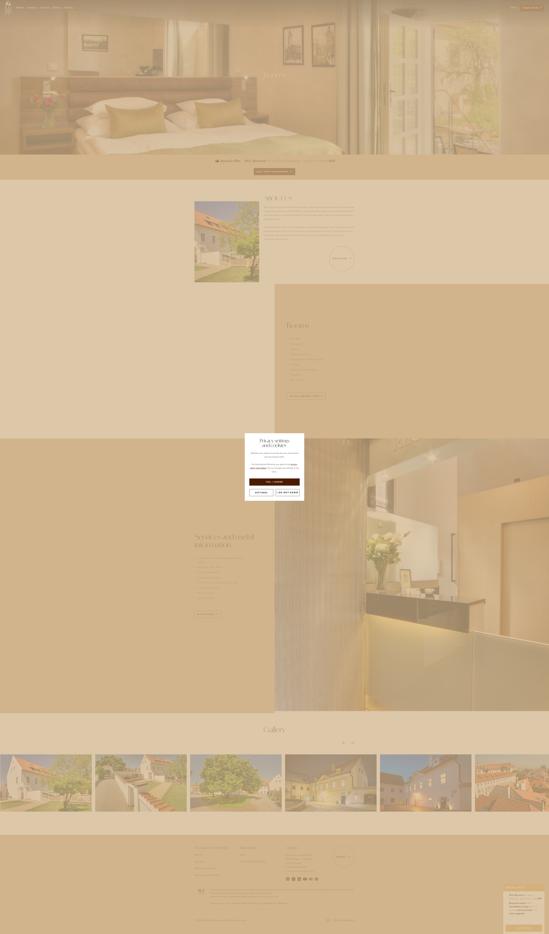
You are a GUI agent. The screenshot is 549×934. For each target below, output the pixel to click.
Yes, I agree (274, 482)
